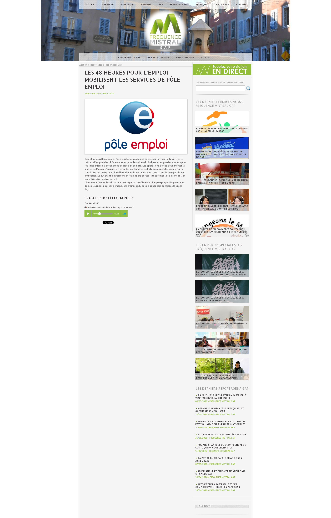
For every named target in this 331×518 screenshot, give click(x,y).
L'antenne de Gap (129, 57)
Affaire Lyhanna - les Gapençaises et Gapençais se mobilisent (219, 409)
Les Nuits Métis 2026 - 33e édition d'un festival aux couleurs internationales (220, 423)
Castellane (221, 4)
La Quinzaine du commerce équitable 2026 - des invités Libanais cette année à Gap (221, 232)
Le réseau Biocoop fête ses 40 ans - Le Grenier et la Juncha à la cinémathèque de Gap (221, 154)
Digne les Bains (179, 4)
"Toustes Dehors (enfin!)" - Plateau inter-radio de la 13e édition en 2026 (222, 181)
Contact (207, 57)
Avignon (241, 4)
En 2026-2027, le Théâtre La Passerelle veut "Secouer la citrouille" (220, 396)
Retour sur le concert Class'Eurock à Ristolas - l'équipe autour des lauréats (221, 273)
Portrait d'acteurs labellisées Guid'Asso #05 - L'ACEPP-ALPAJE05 (222, 130)
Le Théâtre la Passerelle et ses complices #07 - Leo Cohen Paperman (217, 485)
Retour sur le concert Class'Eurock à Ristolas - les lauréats (220, 299)
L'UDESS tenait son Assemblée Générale (222, 434)
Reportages (96, 64)
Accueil (90, 4)
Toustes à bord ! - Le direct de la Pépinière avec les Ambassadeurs (216, 376)
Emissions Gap (185, 57)
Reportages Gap (158, 57)
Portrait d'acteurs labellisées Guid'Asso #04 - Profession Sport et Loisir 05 (222, 207)
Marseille (108, 4)
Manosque (127, 4)
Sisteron (146, 4)
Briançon (202, 4)
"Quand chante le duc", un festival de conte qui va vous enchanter (220, 446)
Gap (161, 4)
